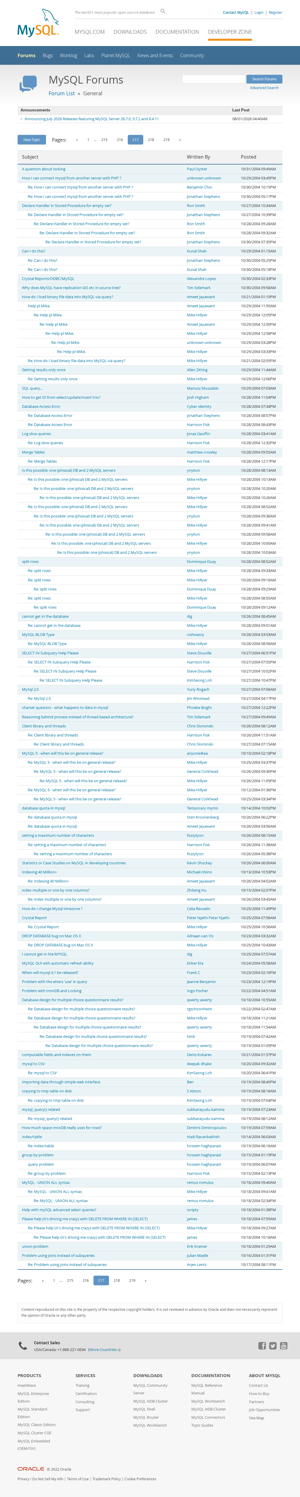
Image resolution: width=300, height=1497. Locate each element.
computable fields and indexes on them (56, 1054)
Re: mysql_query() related (50, 1118)
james (192, 1218)
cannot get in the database (45, 616)
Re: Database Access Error (50, 415)
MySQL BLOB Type (38, 634)
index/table (32, 1136)
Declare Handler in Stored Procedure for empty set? (67, 205)
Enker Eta (195, 963)
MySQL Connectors (208, 1417)
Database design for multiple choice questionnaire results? (72, 999)
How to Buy (259, 1393)
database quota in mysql (43, 808)
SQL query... (32, 388)
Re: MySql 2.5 (39, 698)
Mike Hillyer (197, 315)
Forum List (62, 93)
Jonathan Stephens (203, 196)
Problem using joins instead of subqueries (58, 1255)
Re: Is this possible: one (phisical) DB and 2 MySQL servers (77, 479)
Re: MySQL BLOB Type (47, 643)
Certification (86, 1393)
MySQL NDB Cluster (150, 1401)
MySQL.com (90, 31)
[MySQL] (38, 23)
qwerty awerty (199, 999)
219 (166, 139)
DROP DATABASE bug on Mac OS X (51, 935)
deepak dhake (199, 1063)
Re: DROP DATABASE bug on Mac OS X (60, 945)
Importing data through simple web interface (61, 1082)
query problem (41, 1164)
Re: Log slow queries (45, 442)
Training (82, 1385)
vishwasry (195, 634)
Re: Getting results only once (52, 378)
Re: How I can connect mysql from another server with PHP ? (80, 187)
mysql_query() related (41, 1109)
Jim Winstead (198, 698)
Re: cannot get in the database (54, 625)
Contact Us (258, 1385)
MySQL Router (146, 1417)
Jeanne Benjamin (201, 981)
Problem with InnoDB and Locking (51, 990)
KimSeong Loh (199, 680)
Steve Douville (199, 653)
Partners (256, 1401)
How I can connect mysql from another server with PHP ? (71, 178)
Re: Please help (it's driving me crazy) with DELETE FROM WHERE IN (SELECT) (94, 1228)
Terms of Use (78, 1479)
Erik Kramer (197, 1246)
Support (83, 1409)
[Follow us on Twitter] (272, 1348)
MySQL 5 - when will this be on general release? (62, 753)
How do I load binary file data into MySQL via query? (67, 296)
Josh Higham (198, 397)
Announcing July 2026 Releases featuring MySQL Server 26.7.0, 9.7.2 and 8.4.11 (92, 118)
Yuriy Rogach (198, 689)
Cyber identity (199, 406)
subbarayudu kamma (205, 1109)
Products (29, 1375)
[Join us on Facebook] (262, 1348)
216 (120, 139)
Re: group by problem (47, 1173)
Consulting (85, 1401)
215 (104, 139)
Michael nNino (199, 872)
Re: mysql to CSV (42, 1072)
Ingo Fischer (197, 990)
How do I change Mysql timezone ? (52, 908)
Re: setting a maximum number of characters (67, 844)
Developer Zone (230, 31)
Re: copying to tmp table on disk (56, 1100)
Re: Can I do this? (42, 260)
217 (135, 139)
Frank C (193, 972)
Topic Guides (202, 1425)
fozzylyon (195, 835)
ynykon (193, 470)
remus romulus (200, 1182)
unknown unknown (204, 178)
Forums (26, 55)
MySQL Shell (144, 1409)
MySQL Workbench (150, 1425)
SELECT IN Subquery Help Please (50, 653)
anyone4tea (197, 753)
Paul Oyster (197, 169)
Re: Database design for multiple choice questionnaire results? (81, 1009)
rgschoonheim (199, 1009)
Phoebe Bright (199, 707)
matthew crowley (202, 452)
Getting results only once (43, 369)
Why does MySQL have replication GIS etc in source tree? (71, 287)
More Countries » (104, 1349)
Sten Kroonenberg (203, 817)
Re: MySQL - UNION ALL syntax (55, 1191)
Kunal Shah (197, 251)
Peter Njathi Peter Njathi (208, 917)
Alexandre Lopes (201, 278)
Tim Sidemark (199, 287)
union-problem (35, 1246)
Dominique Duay (201, 561)
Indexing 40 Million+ (39, 872)
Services (85, 1375)
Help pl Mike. (39, 305)
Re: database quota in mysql (52, 817)
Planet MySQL (115, 55)
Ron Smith (196, 205)
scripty (193, 1209)
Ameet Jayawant (201, 296)
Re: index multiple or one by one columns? (65, 899)
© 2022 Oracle (59, 1469)
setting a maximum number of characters (58, 835)
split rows (30, 561)
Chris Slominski (200, 726)
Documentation (177, 31)
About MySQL (264, 1375)
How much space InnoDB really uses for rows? (62, 1127)
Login (259, 12)
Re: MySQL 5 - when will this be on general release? (71, 762)
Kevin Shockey (199, 862)
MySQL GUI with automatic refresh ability (58, 963)
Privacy (23, 1479)
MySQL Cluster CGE (34, 1432)
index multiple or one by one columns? (56, 890)
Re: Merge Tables (42, 461)
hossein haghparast (204, 1145)
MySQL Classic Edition (37, 1424)
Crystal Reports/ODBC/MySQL (48, 278)
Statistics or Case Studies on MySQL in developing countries (74, 862)
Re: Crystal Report (43, 926)
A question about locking (43, 169)
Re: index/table (41, 1145)
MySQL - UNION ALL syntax (46, 1182)
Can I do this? (33, 251)
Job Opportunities (264, 1409)
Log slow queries (36, 433)
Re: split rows (39, 570)
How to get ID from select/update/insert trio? (61, 397)
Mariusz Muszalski (203, 388)
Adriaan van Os (200, 935)
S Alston (194, 1091)
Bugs (48, 55)
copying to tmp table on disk (47, 1091)
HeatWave (27, 1385)
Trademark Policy (107, 1479)
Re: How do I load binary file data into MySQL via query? (76, 360)
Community (192, 55)
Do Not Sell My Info (47, 1479)
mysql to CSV (33, 1063)
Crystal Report (34, 917)
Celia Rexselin (198, 908)
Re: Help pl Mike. (48, 315)
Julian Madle (197, 1255)
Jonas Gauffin (198, 433)
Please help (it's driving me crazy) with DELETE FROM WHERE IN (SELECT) (85, 1218)
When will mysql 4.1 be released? (50, 972)
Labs (89, 55)
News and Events (155, 55)
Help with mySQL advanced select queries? (59, 1209)
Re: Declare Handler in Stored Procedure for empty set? (76, 214)
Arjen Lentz (197, 1264)
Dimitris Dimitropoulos (206, 1127)
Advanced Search (264, 87)
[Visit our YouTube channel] (283, 1348)
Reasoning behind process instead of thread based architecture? (78, 716)
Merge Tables (33, 452)
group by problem (38, 1155)
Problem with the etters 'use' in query (54, 981)
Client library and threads (44, 726)
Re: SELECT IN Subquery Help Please (59, 662)
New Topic (31, 139)
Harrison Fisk (198, 424)
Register (275, 12)
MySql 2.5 (30, 689)
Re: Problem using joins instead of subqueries (67, 1264)
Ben (190, 1082)
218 (151, 139)
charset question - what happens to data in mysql (65, 707)
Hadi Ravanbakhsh (203, 1136)
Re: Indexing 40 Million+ (48, 881)
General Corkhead (202, 771)
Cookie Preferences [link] (140, 1479)
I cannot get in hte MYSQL (44, 954)
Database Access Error (41, 406)
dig (189, 616)
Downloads (130, 31)
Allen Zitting (197, 369)
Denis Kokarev (199, 1054)
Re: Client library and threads (53, 735)
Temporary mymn (202, 808)
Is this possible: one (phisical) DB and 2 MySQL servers (68, 470)
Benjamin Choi (199, 187)
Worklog (68, 55)
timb (191, 1036)
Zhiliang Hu (197, 890)
